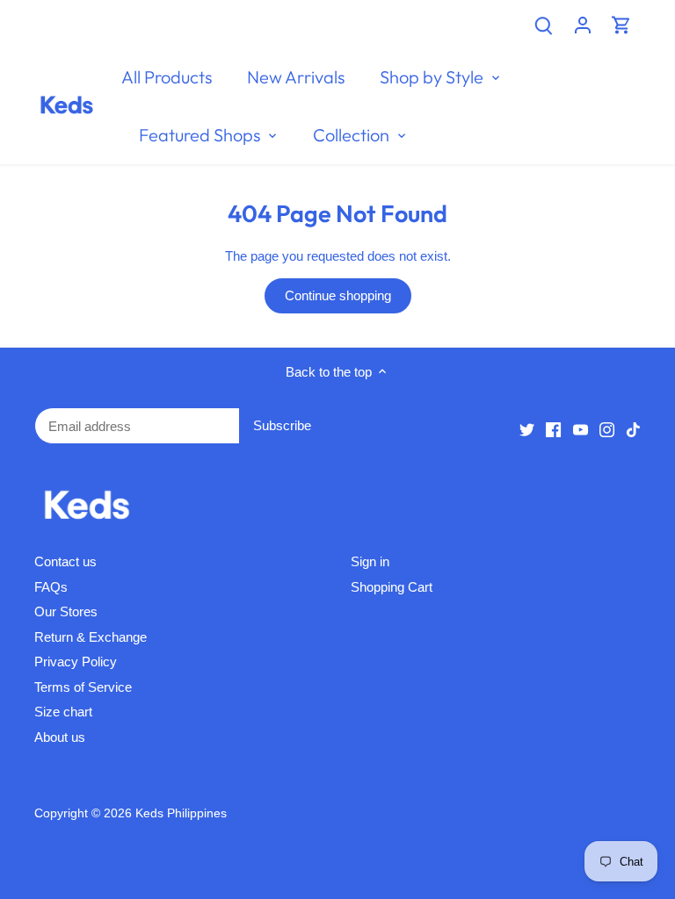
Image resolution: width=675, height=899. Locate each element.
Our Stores (66, 611)
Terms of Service (83, 687)
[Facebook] (553, 429)
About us (59, 737)
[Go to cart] (621, 24)
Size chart (63, 711)
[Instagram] (606, 429)
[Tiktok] (633, 429)
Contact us (65, 561)
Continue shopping (338, 295)
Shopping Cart (391, 586)
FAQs (51, 586)
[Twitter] (526, 429)
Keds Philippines (181, 813)
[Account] (582, 24)
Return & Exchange (90, 636)
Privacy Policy (75, 661)
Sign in (370, 561)
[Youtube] (580, 429)
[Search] (544, 24)
